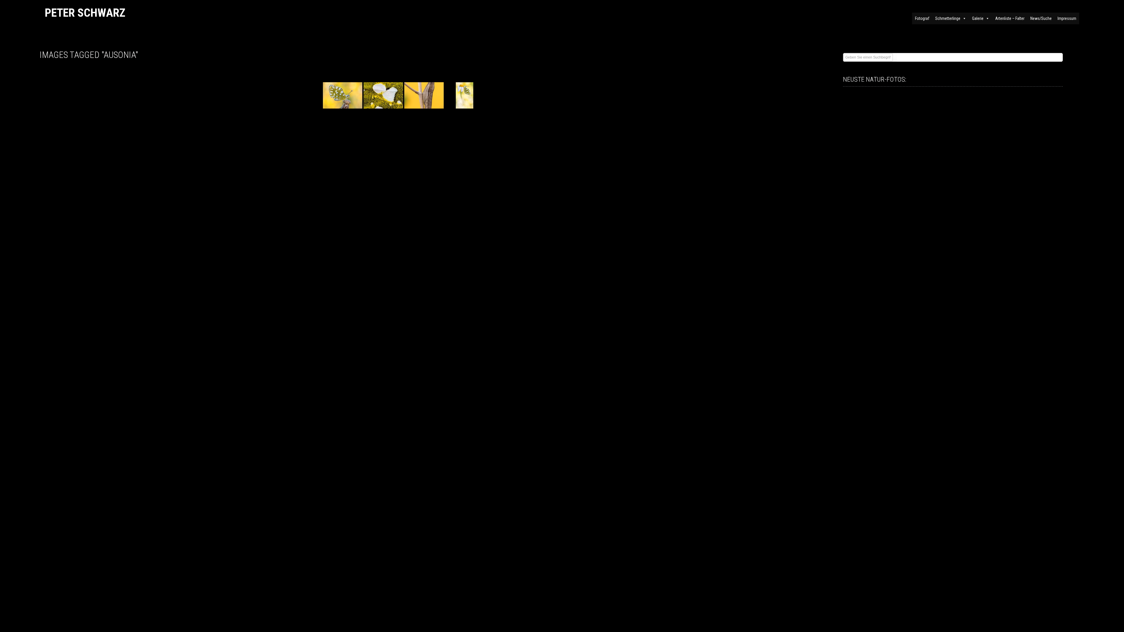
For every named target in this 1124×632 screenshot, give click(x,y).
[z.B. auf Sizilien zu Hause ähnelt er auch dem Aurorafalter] (464, 95)
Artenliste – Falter (1009, 18)
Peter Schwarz (85, 13)
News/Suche (1041, 18)
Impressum (1067, 18)
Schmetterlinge (947, 18)
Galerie (978, 18)
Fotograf (922, 18)
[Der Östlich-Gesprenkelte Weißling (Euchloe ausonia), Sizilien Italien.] (342, 95)
